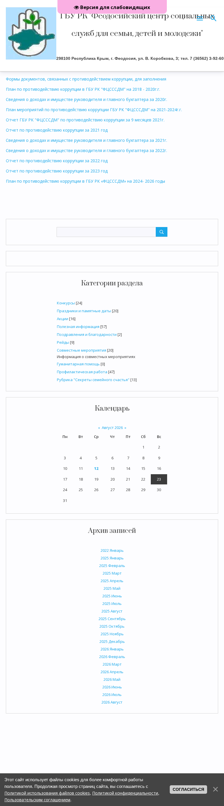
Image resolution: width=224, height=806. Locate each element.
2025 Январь (112, 558)
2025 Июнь (112, 596)
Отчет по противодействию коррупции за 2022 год (57, 160)
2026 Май (112, 679)
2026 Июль (112, 694)
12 (96, 468)
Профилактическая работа (82, 371)
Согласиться (188, 789)
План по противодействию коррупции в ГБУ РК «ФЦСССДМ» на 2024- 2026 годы (85, 181)
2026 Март (112, 664)
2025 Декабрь (112, 641)
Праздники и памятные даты (84, 310)
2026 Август (112, 702)
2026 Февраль (112, 656)
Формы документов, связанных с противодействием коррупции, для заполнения (86, 79)
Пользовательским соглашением (37, 799)
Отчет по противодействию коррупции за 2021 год (57, 130)
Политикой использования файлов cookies (47, 793)
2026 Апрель (112, 671)
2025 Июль (112, 603)
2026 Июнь (112, 687)
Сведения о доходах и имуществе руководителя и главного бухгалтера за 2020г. (86, 99)
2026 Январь (112, 649)
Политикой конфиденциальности (125, 793)
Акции (62, 318)
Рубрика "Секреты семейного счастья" (93, 379)
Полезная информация (78, 326)
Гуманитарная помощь (78, 364)
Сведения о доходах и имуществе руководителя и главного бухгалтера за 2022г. (86, 150)
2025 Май (112, 588)
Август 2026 (112, 427)
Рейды (63, 342)
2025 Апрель (112, 580)
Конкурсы (66, 303)
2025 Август (112, 611)
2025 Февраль (112, 565)
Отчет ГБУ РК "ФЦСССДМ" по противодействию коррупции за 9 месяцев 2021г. (85, 120)
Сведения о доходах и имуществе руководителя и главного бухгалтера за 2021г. (86, 140)
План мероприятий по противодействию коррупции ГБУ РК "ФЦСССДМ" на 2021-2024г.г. (94, 109)
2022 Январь (112, 550)
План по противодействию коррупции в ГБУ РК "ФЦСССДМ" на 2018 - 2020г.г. (83, 89)
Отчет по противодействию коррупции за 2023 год (57, 171)
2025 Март (112, 573)
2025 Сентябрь (112, 618)
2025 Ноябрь (112, 633)
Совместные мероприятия (81, 350)
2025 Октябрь (112, 626)
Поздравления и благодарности (87, 334)
